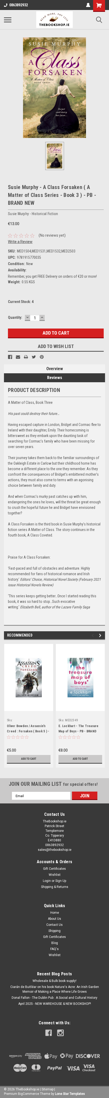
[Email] (18, 357)
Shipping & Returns (54, 887)
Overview (54, 368)
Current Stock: (21, 302)
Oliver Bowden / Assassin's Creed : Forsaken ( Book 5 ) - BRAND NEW (28, 731)
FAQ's (54, 949)
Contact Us (54, 925)
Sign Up (60, 881)
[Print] (26, 357)
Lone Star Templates (70, 1094)
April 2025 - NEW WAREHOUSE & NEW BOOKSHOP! (54, 1004)
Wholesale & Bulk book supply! (54, 981)
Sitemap (47, 1089)
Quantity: (15, 317)
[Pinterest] (42, 357)
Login (47, 881)
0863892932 (18, 5)
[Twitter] (34, 357)
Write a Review (20, 242)
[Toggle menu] (7, 19)
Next (101, 636)
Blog (54, 943)
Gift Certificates (54, 869)
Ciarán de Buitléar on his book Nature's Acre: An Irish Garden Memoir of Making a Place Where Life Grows (54, 989)
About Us (54, 919)
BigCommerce (28, 1094)
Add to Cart (28, 758)
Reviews (54, 377)
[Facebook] (10, 357)
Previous (94, 636)
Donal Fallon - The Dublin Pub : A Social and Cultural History (54, 998)
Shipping (54, 931)
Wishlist (55, 875)
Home (54, 913)
